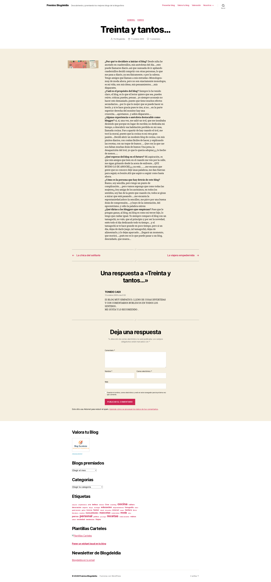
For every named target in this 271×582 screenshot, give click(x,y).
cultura (131, 505)
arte (89, 504)
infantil (102, 510)
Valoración (196, 5)
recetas (112, 516)
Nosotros (207, 5)
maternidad (115, 513)
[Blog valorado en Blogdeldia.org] (81, 445)
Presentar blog (168, 5)
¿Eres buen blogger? (77, 453)
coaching (113, 504)
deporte (85, 507)
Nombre (108, 371)
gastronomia (76, 510)
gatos (83, 510)
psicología (103, 516)
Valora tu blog (183, 5)
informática (108, 510)
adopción (74, 504)
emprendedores (118, 507)
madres (81, 513)
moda (123, 512)
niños (129, 513)
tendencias (90, 519)
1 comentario (155, 39)
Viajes (98, 519)
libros (135, 510)
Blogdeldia (121, 39)
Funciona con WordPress (110, 576)
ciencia (101, 504)
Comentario (110, 350)
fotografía (129, 507)
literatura (75, 513)
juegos (122, 510)
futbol (136, 507)
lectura (128, 510)
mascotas (105, 512)
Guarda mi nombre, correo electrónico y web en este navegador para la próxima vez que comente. (136, 394)
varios (140, 20)
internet (115, 510)
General (131, 20)
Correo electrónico (144, 371)
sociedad (81, 519)
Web (106, 382)
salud (74, 519)
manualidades (92, 513)
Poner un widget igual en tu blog (89, 543)
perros (75, 516)
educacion (106, 507)
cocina (122, 504)
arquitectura (82, 504)
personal (86, 516)
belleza (95, 505)
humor (96, 510)
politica (96, 516)
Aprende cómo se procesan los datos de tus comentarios (133, 409)
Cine (107, 504)
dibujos (91, 507)
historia (89, 510)
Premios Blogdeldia (58, 5)
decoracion (76, 507)
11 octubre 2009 (137, 39)
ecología (97, 507)
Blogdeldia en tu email (83, 560)
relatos (133, 517)
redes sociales (124, 516)
